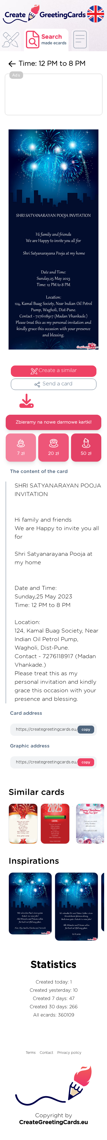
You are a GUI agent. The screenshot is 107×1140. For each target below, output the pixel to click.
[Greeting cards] (10, 41)
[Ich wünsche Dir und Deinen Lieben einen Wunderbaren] (78, 907)
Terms (31, 1052)
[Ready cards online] (80, 40)
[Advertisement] (53, 95)
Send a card (57, 384)
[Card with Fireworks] (25, 824)
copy (86, 729)
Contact (46, 1052)
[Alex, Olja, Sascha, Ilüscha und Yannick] (32, 903)
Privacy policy (69, 1052)
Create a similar (58, 370)
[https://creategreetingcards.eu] (43, 14)
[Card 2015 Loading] (56, 824)
